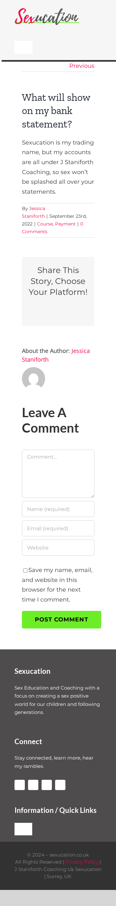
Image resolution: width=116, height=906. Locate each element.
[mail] (60, 785)
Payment (65, 224)
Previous (81, 65)
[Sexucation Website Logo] (47, 9)
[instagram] (20, 785)
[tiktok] (47, 785)
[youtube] (33, 785)
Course (45, 224)
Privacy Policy (81, 862)
